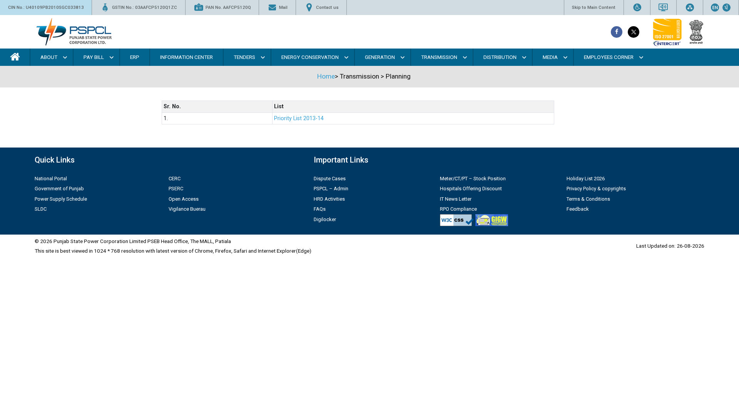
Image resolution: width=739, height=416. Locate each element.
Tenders (244, 57)
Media (550, 57)
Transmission (439, 57)
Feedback (578, 209)
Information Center (186, 57)
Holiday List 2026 (586, 178)
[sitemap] (690, 7)
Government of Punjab (59, 188)
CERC (175, 178)
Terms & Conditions (588, 199)
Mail (283, 7)
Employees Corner (609, 57)
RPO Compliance (458, 209)
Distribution (500, 57)
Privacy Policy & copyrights (596, 188)
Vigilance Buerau (187, 209)
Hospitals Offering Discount (471, 188)
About (48, 57)
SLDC (41, 209)
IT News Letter (455, 199)
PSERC (176, 188)
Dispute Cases (330, 178)
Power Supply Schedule (61, 199)
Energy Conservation (310, 57)
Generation (380, 57)
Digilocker (325, 219)
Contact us (327, 7)
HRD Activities (329, 199)
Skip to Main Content (593, 7)
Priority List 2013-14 (299, 118)
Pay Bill (94, 57)
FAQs (320, 209)
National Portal (51, 178)
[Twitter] (633, 32)
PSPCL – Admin (331, 188)
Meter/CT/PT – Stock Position (473, 178)
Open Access (184, 199)
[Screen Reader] (663, 7)
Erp (134, 57)
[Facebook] (616, 32)
